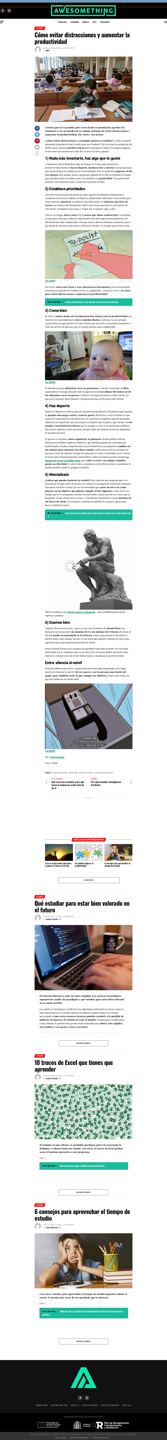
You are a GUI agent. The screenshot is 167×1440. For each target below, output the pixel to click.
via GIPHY (50, 280)
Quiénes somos (42, 1405)
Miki (48, 51)
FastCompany (57, 756)
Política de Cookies (90, 1405)
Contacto (75, 1405)
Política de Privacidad (110, 1405)
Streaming (74, 22)
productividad (86, 773)
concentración (60, 773)
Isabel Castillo (52, 919)
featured (74, 773)
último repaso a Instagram (81, 611)
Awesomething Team (59, 1405)
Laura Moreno (52, 1228)
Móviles (86, 22)
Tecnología (62, 22)
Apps (94, 22)
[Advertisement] (88, 817)
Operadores (105, 22)
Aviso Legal (126, 1405)
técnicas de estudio (104, 773)
